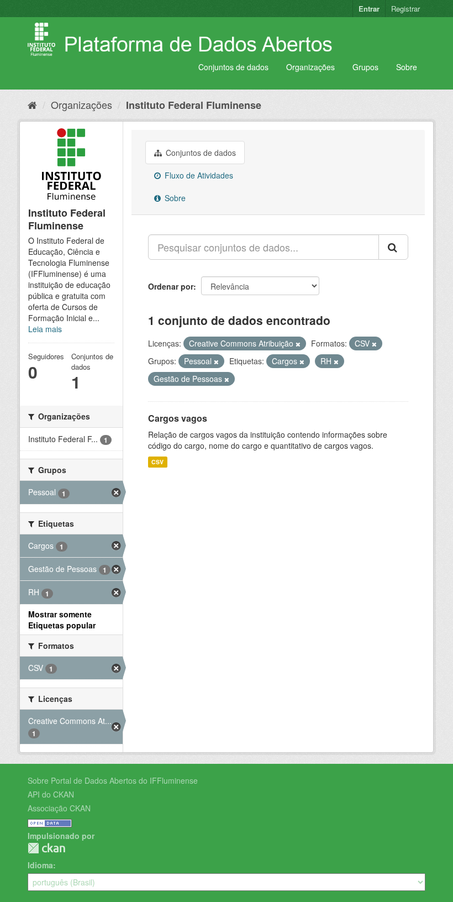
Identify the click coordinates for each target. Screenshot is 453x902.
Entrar (369, 8)
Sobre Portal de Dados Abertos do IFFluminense (113, 780)
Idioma (40, 864)
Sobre (406, 66)
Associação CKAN (59, 808)
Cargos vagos (177, 418)
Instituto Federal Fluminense (193, 105)
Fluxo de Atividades (197, 175)
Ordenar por (170, 286)
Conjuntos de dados (233, 66)
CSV (157, 462)
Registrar (405, 8)
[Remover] (298, 343)
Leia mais (45, 328)
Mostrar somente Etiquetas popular (62, 620)
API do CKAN (51, 794)
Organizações (310, 66)
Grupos (365, 66)
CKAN (46, 848)
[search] (393, 247)
